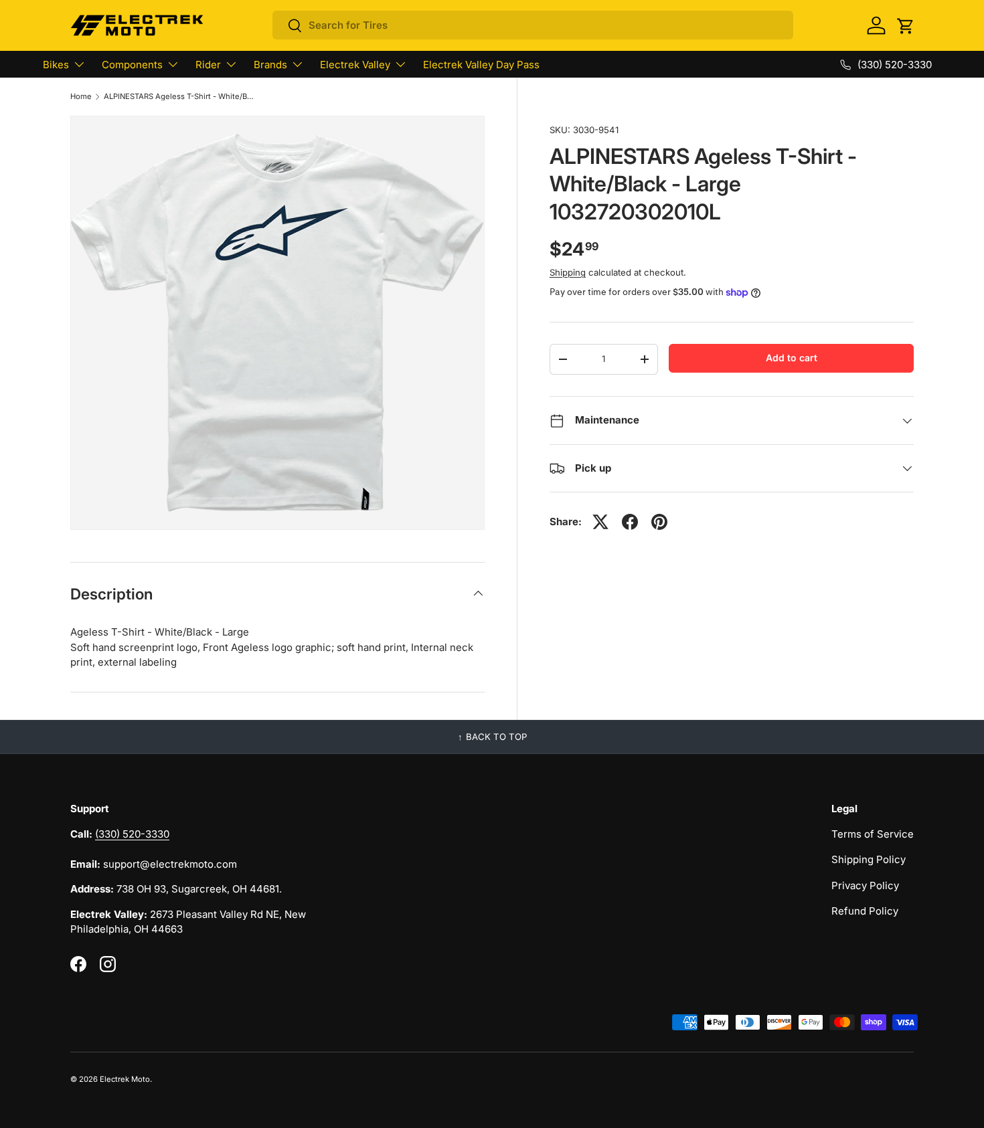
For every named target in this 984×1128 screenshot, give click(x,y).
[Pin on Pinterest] (659, 522)
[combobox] (532, 25)
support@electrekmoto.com (170, 864)
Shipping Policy (868, 859)
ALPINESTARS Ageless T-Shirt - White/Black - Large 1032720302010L (179, 96)
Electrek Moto (125, 1079)
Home (81, 96)
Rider (208, 64)
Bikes (56, 64)
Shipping (568, 272)
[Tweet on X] (600, 522)
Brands (270, 64)
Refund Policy (864, 911)
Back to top (496, 736)
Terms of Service (872, 834)
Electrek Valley (355, 64)
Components (132, 64)
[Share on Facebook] (630, 522)
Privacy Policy (865, 885)
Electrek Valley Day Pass (481, 64)
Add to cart (791, 357)
